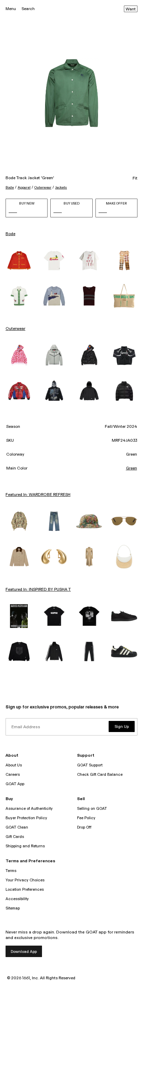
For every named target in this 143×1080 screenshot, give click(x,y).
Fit (135, 178)
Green (131, 468)
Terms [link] (11, 871)
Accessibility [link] (17, 899)
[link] (19, 260)
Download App (24, 952)
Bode (10, 187)
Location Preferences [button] (25, 889)
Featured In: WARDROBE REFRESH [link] (38, 495)
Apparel (24, 187)
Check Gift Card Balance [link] (100, 774)
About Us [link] (14, 765)
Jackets (61, 187)
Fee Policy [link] (86, 818)
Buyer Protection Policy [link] (26, 818)
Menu (11, 9)
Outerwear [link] (15, 329)
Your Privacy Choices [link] (25, 880)
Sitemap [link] (13, 908)
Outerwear (42, 187)
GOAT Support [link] (89, 765)
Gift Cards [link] (15, 837)
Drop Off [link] (84, 827)
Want (131, 9)
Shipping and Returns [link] (25, 846)
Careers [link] (13, 774)
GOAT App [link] (15, 784)
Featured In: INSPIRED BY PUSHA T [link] (38, 590)
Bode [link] (10, 234)
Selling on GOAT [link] (92, 809)
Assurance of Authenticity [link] (29, 809)
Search (28, 9)
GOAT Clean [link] (17, 827)
